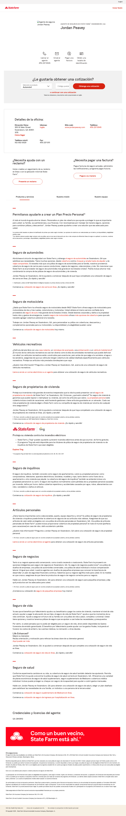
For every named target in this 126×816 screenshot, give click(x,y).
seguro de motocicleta (59, 315)
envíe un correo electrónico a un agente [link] (36, 372)
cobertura (66, 261)
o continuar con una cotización (63, 92)
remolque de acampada (63, 350)
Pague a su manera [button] (88, 176)
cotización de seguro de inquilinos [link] (38, 495)
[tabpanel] (63, 131)
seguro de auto (31, 313)
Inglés (42, 127)
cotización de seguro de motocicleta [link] (39, 330)
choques (80, 261)
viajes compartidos (20, 264)
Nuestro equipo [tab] (101, 197)
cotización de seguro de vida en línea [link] (39, 653)
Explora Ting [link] (18, 450)
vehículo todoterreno (102, 350)
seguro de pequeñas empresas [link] (49, 591)
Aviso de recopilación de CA (35, 808)
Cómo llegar (20, 135)
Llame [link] (15, 372)
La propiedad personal (96, 398)
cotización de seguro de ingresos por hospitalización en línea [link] (49, 697)
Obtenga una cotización (89, 86)
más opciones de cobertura (86, 315)
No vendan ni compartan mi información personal (63, 808)
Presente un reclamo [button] (27, 182)
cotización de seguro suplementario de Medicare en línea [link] (48, 693)
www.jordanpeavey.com (75, 127)
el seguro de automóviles (75, 258)
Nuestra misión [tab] (63, 197)
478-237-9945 (95, 127)
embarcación (83, 350)
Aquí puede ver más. (21, 641)
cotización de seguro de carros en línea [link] (40, 287)
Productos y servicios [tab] (25, 197)
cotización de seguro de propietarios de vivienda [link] (44, 423)
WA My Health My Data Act (14, 808)
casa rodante (44, 350)
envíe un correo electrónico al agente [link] (35, 542)
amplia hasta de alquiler (95, 261)
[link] (57, 58)
